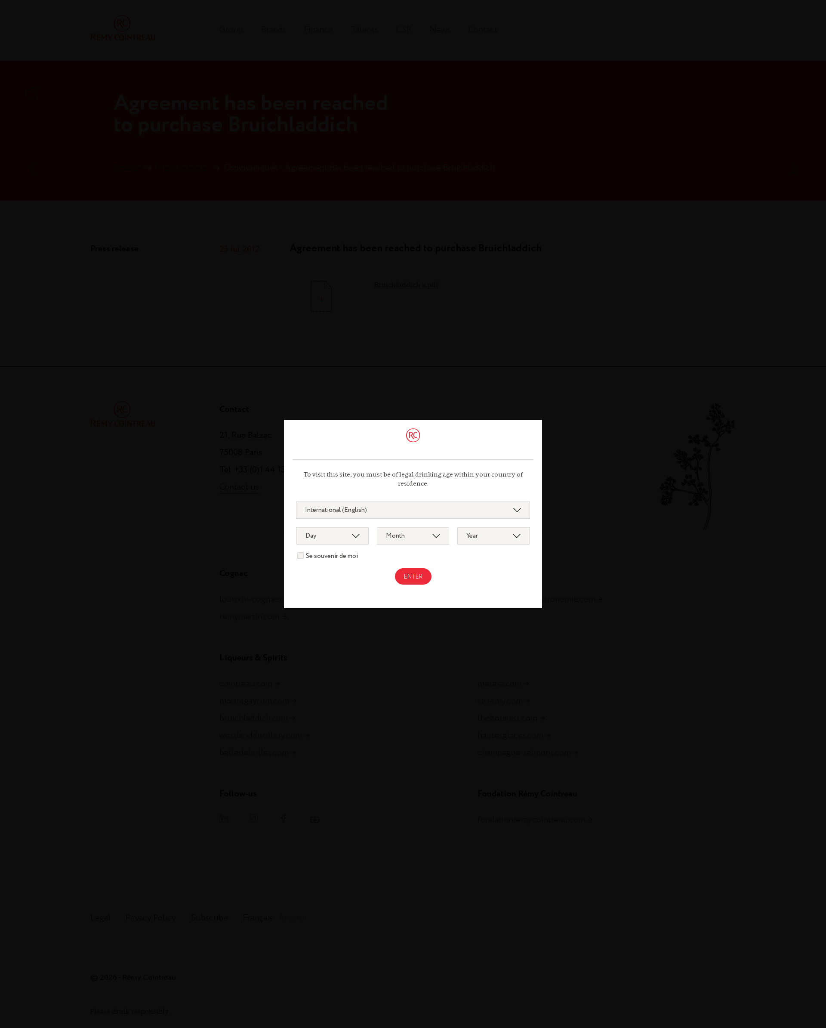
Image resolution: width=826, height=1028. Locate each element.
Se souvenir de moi (332, 556)
